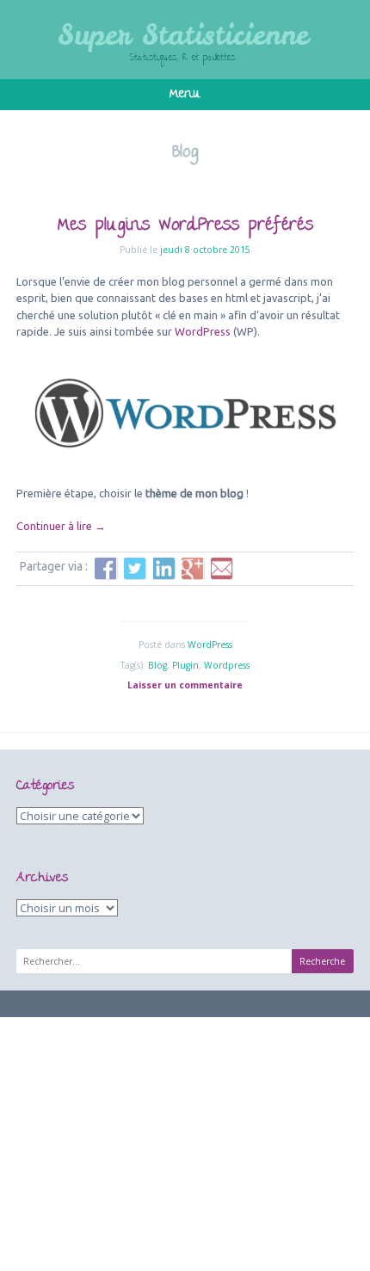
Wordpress (227, 665)
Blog (157, 665)
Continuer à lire (61, 526)
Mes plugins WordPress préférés (185, 226)
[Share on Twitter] (135, 569)
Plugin (185, 665)
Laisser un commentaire (185, 685)
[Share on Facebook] (106, 569)
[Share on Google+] (193, 569)
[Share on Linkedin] (163, 569)
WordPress (203, 331)
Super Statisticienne (183, 34)
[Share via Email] (222, 569)
